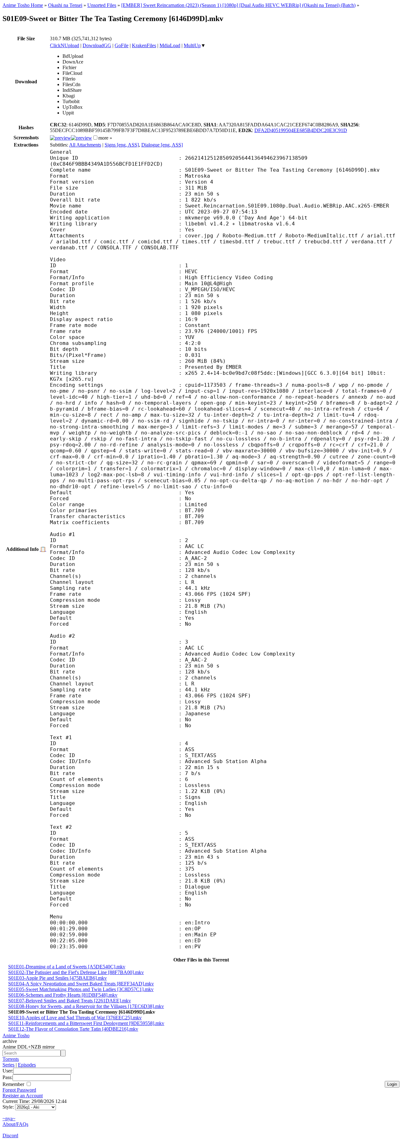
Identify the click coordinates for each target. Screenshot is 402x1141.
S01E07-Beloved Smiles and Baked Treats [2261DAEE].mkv (69, 1000)
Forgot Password (19, 1090)
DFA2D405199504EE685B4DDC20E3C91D (300, 130)
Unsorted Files (101, 5)
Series (8, 1064)
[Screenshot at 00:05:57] (81, 138)
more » (105, 138)
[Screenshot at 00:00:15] (60, 138)
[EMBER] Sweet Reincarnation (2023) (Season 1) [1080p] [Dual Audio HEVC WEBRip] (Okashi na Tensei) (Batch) (238, 5)
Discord (10, 1135)
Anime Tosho (16, 1035)
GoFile (121, 45)
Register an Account (23, 1095)
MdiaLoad (170, 45)
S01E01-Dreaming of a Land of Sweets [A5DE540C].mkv (66, 966)
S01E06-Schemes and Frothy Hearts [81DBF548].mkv (62, 995)
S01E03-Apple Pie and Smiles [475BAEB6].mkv (57, 978)
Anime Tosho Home (23, 5)
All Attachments (85, 144)
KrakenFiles (144, 45)
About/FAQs (15, 1124)
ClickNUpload (64, 45)
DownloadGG (97, 45)
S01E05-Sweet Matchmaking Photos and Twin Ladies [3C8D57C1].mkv (81, 989)
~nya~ (9, 1118)
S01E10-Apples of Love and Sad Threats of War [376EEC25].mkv (75, 1017)
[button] (95, 138)
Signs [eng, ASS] (122, 144)
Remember (14, 1084)
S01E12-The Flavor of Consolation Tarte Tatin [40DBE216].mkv (73, 1029)
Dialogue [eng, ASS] (162, 144)
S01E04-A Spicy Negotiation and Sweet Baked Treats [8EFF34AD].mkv (81, 983)
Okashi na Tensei (65, 5)
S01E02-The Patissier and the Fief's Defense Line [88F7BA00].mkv (76, 972)
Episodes (27, 1064)
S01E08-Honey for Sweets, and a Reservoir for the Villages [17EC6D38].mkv (86, 1006)
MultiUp (192, 45)
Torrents (11, 1059)
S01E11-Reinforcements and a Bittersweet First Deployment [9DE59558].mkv (86, 1023)
